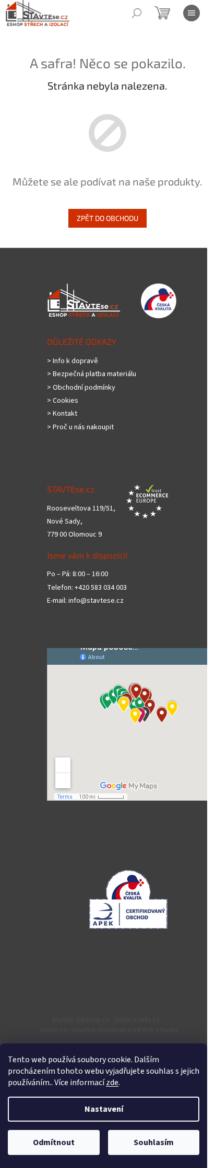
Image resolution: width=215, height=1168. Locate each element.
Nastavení (104, 1109)
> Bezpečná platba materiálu (91, 374)
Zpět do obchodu (107, 218)
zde (112, 1082)
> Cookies (62, 401)
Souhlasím (154, 1142)
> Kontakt (62, 414)
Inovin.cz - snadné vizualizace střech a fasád (109, 1030)
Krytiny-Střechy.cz (81, 1020)
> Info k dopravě (72, 361)
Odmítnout (54, 1142)
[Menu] (191, 13)
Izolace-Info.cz (137, 1020)
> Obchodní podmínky (81, 388)
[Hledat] (136, 13)
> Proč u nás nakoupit (80, 427)
